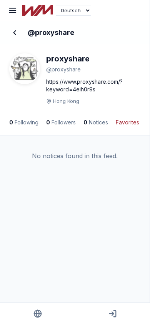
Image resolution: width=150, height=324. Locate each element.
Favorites (127, 122)
